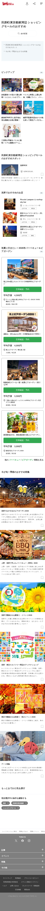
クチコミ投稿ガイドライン (29, 882)
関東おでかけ (23, 831)
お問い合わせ (14, 886)
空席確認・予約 (22, 289)
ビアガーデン (27, 459)
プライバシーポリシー (31, 878)
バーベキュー (15, 459)
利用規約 (18, 878)
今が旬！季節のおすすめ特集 (16, 51)
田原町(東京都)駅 (18, 803)
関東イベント (34, 831)
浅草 (4, 803)
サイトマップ (7, 878)
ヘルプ (4, 886)
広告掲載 (18, 889)
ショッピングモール (9, 808)
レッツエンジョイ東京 (9, 831)
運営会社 (27, 889)
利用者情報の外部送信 (10, 882)
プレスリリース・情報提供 (30, 886)
